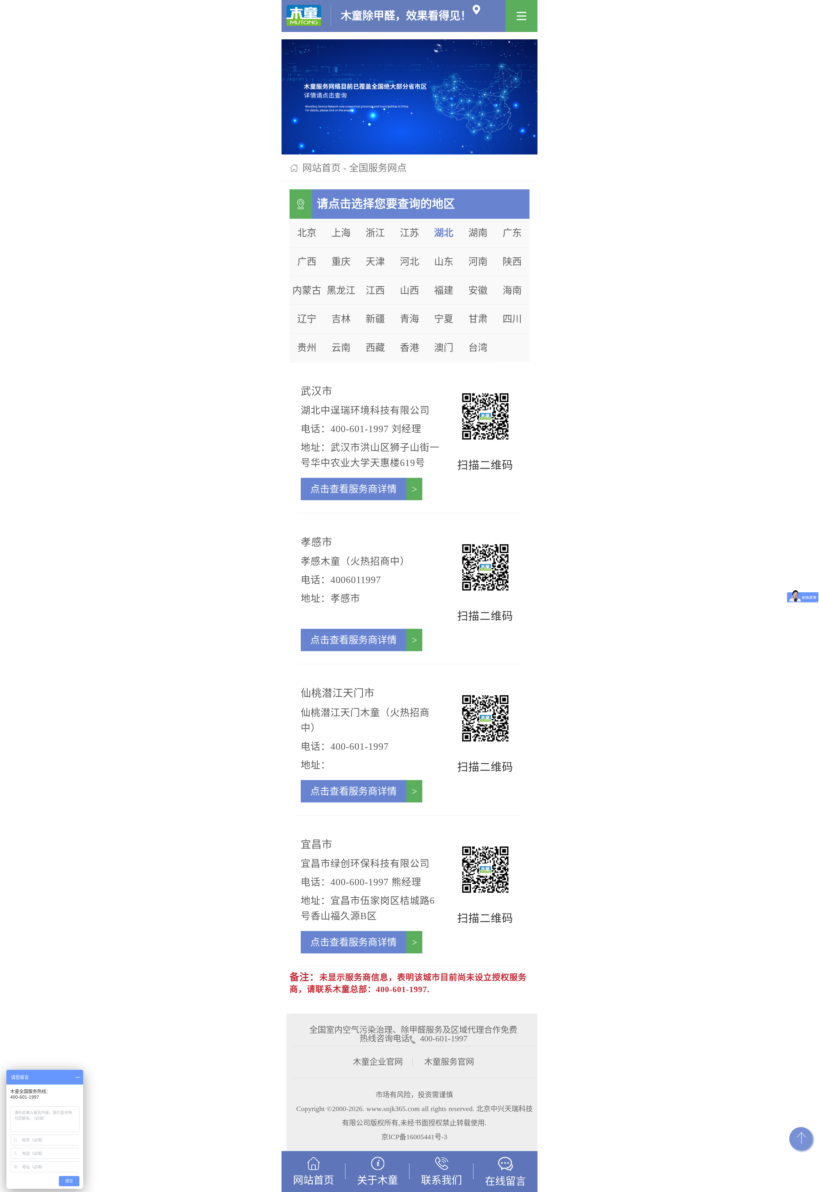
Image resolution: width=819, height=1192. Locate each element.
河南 (478, 261)
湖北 (443, 232)
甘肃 (478, 318)
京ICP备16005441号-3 (414, 1137)
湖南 (478, 232)
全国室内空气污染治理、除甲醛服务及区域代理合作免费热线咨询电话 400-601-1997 (413, 1030)
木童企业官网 (378, 1062)
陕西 (512, 261)
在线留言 (505, 1181)
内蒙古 (306, 290)
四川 (512, 318)
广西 (306, 261)
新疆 (375, 318)
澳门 (443, 347)
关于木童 (377, 1180)
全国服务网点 (378, 167)
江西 (375, 290)
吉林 (341, 318)
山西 (409, 290)
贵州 (306, 347)
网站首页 (321, 167)
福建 (443, 290)
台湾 (478, 347)
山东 (443, 261)
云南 (341, 347)
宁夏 (443, 318)
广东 (512, 232)
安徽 (478, 290)
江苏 (409, 232)
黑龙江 (341, 290)
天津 (375, 261)
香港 (409, 347)
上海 (341, 232)
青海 (409, 318)
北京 (306, 232)
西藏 (375, 347)
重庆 (341, 261)
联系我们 (441, 1180)
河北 (409, 261)
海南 (512, 290)
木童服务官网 (449, 1062)
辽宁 (306, 318)
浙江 (375, 232)
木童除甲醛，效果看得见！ (406, 13)
